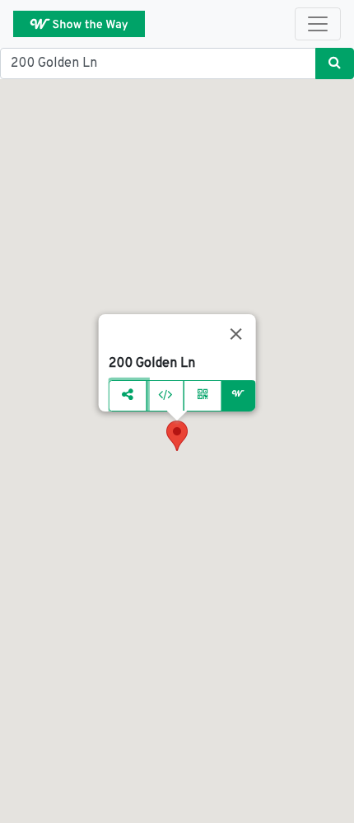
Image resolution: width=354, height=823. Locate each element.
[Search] (334, 63)
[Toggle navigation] (318, 23)
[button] (177, 436)
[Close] (235, 334)
